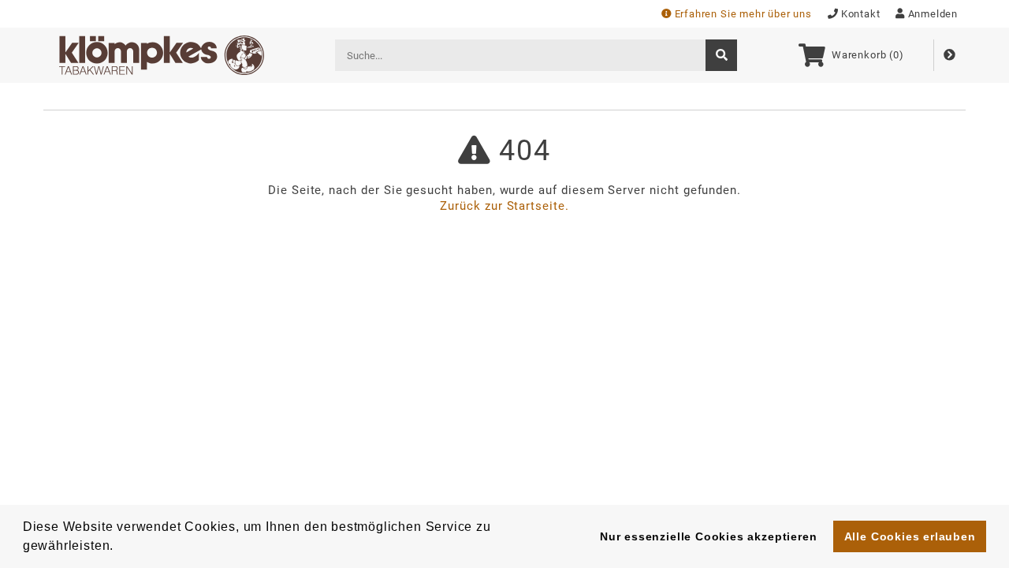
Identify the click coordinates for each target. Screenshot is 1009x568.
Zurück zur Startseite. (504, 206)
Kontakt (861, 14)
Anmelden (933, 14)
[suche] (721, 55)
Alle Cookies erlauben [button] (910, 536)
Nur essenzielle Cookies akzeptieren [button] (708, 536)
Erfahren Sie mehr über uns (743, 14)
